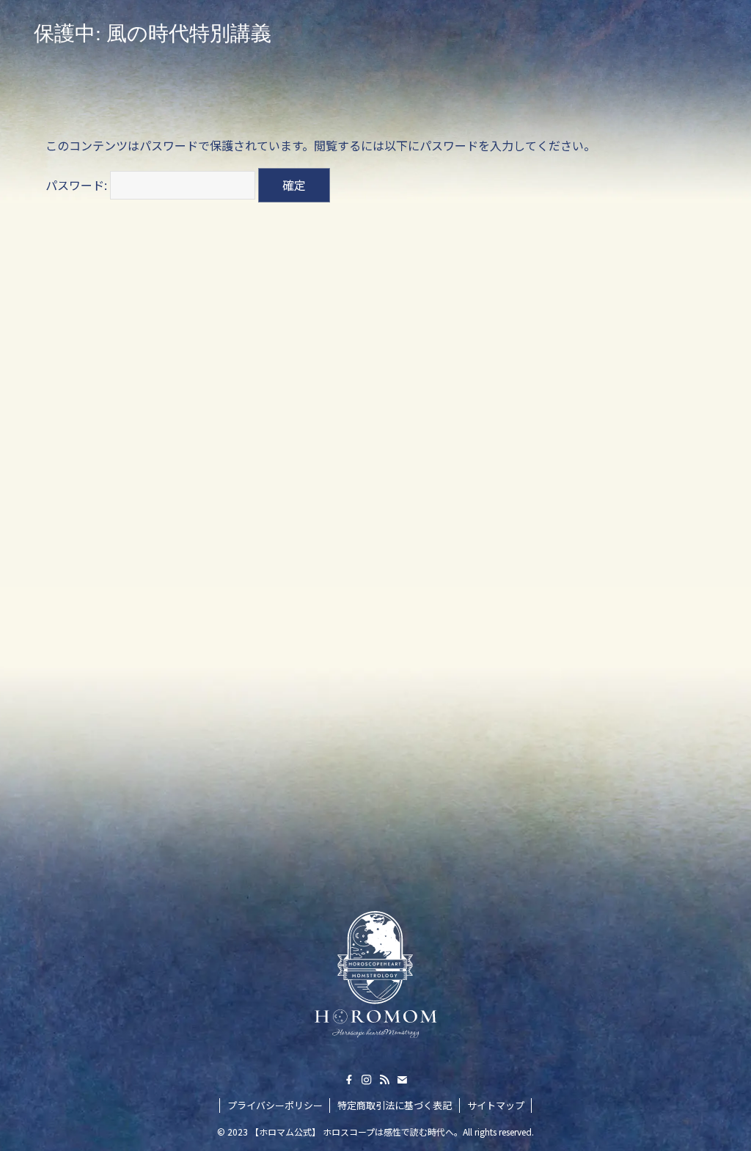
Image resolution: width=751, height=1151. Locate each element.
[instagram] (366, 1079)
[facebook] (349, 1079)
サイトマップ (495, 1105)
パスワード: (77, 185)
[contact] (402, 1079)
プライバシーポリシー (275, 1105)
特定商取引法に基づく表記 (394, 1105)
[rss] (384, 1079)
